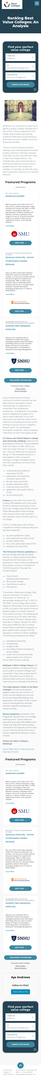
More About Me (20, 992)
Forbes (6, 500)
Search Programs (20, 85)
